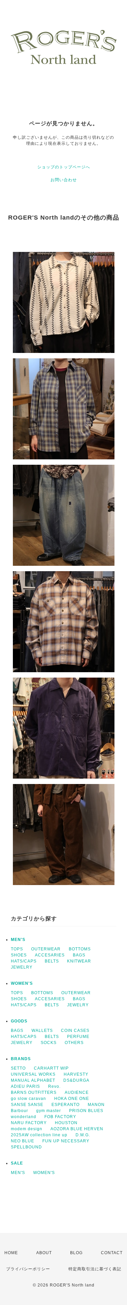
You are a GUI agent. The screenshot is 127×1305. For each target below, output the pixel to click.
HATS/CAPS (24, 961)
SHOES (19, 955)
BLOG (76, 1252)
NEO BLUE (22, 1141)
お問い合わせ (63, 179)
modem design (26, 1129)
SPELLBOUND (26, 1147)
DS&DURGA (76, 1080)
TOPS (17, 949)
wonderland (23, 1116)
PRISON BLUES (86, 1110)
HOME (11, 1252)
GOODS (19, 1021)
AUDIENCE (77, 1092)
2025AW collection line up (39, 1135)
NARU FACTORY (29, 1122)
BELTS (52, 961)
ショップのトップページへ (63, 167)
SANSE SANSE (27, 1104)
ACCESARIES (50, 955)
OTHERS (74, 1042)
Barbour (19, 1110)
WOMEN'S (22, 983)
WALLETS (42, 1030)
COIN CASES (75, 1030)
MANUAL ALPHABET (33, 1080)
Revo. (54, 1086)
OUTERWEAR (46, 949)
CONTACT (112, 1252)
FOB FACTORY (60, 1116)
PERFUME (78, 1036)
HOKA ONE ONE (71, 1098)
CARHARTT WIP (51, 1068)
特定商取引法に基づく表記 (94, 1269)
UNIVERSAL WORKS (33, 1074)
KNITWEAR (79, 961)
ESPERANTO (65, 1104)
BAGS (79, 955)
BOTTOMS (80, 949)
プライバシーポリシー (28, 1269)
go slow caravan (28, 1098)
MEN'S (18, 939)
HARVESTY (76, 1074)
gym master (48, 1110)
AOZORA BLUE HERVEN (76, 1129)
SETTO (18, 1068)
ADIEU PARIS (25, 1086)
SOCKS (49, 1042)
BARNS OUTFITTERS (34, 1092)
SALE (17, 1163)
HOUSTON (66, 1122)
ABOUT (44, 1252)
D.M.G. (83, 1135)
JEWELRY (22, 967)
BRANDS (21, 1058)
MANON (96, 1104)
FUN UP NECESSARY (65, 1141)
